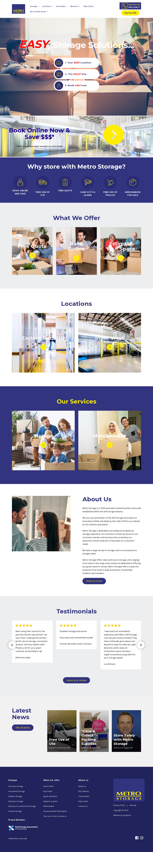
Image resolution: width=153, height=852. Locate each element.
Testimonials (83, 796)
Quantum (127, 815)
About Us (82, 786)
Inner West (109, 338)
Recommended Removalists (55, 811)
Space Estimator (50, 796)
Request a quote (50, 801)
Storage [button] (33, 6)
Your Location (78, 62)
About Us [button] (74, 6)
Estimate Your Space (120, 246)
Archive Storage (15, 811)
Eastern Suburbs (43, 338)
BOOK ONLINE (20, 190)
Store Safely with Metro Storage (124, 739)
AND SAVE (20, 194)
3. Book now (75, 85)
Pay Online (47, 791)
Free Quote (32, 246)
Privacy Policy (119, 805)
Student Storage (15, 796)
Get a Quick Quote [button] (38, 11)
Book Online (76, 246)
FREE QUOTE (65, 190)
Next (141, 645)
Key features (83, 791)
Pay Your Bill (130, 13)
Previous (12, 645)
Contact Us (83, 806)
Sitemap (132, 805)
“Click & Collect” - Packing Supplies (89, 737)
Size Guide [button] (61, 6)
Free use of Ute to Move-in (55, 816)
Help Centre (89, 6)
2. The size (75, 74)
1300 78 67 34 (134, 5)
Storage (43, 436)
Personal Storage (15, 786)
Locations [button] (46, 6)
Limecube (23, 838)
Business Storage (15, 801)
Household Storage (16, 791)
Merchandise (109, 436)
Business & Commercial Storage (22, 806)
